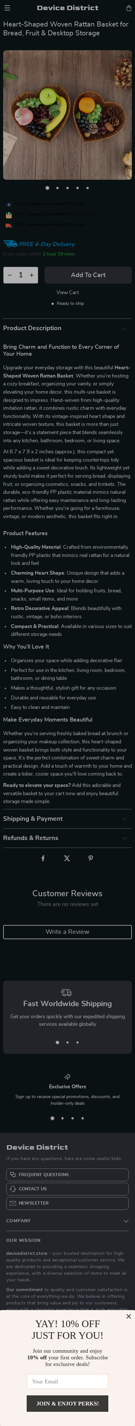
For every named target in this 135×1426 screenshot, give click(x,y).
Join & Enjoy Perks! (67, 1403)
